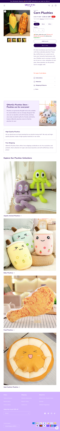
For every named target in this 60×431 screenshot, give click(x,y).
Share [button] (36, 89)
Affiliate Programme (44, 404)
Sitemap (41, 401)
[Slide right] (28, 40)
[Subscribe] (28, 413)
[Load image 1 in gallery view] (9, 40)
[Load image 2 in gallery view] (14, 40)
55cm (43, 24)
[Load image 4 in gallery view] (24, 40)
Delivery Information (26, 398)
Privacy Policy (7, 404)
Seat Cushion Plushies (11, 387)
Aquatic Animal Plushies (12, 216)
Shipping (42, 18)
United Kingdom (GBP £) (10, 426)
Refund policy (7, 401)
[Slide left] (5, 40)
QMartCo (54, 428)
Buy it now (45, 45)
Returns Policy (25, 401)
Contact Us (24, 404)
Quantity (36, 27)
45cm (36, 24)
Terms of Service (8, 398)
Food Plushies (8, 330)
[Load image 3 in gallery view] (19, 40)
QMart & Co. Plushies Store (46, 398)
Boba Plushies (8, 273)
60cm (49, 24)
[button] (4, 5)
